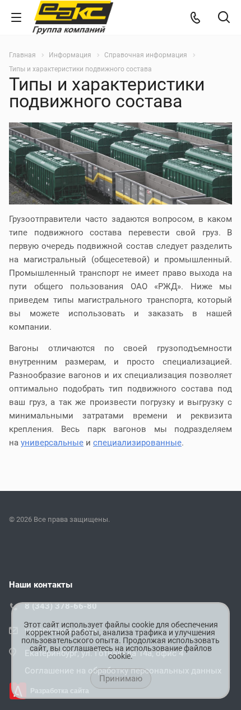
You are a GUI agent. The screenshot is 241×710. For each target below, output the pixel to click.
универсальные (52, 443)
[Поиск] (224, 18)
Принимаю (120, 678)
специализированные (137, 443)
